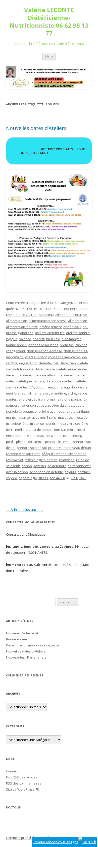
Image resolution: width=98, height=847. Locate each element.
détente (45, 363)
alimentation (77, 320)
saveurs (39, 466)
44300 (47, 308)
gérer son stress (33, 405)
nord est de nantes (38, 429)
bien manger (71, 339)
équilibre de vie (75, 387)
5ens (57, 308)
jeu (8, 411)
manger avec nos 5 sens (38, 417)
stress (43, 478)
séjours (70, 472)
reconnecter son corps (23, 453)
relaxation (67, 460)
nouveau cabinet (59, 435)
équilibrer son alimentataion (27, 393)
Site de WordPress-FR (22, 789)
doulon (41, 387)
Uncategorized (66, 302)
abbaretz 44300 (25, 314)
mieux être (20, 423)
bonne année (16, 345)
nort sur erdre (64, 429)
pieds (10, 441)
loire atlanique (53, 411)
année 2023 (72, 326)
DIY (31, 387)
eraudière (58, 393)
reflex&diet (14, 460)
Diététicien (68, 363)
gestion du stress (61, 405)
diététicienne (45, 369)
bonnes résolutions (43, 345)
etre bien (25, 399)
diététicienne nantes (72, 369)
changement (15, 351)
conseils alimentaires (64, 357)
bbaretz (39, 339)
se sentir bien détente (46, 472)
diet (55, 363)
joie (15, 411)
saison (27, 466)
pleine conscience (29, 441)
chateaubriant (36, 357)
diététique (14, 375)
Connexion (14, 771)
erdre (72, 393)
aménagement (50, 326)
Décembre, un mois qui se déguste (32, 645)
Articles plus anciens (24, 509)
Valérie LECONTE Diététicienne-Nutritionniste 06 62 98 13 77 (49, 21)
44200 (37, 308)
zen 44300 (57, 478)
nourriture (21, 435)
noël (18, 429)
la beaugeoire (30, 411)
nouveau (37, 435)
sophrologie (28, 478)
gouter (81, 405)
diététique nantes (59, 381)
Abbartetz (46, 314)
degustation (28, 363)
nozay (78, 435)
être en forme (44, 399)
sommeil (84, 472)
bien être (53, 339)
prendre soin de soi (32, 447)
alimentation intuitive (22, 326)
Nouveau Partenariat (22, 633)
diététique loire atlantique (43, 375)
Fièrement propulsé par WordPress (31, 838)
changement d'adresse (44, 351)
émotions (55, 387)
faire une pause (68, 399)
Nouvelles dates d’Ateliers (36, 128)
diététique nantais (30, 381)
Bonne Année (16, 639)
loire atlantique (77, 411)
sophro (11, 478)
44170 (27, 308)
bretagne (67, 345)
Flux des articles (21, 777)
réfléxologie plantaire (41, 460)
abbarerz (70, 308)
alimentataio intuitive (71, 314)
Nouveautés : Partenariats (26, 657)
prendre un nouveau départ (69, 447)
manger (12, 417)
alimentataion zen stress (48, 320)
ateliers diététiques (50, 333)
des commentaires (23, 783)
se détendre (56, 466)
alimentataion (16, 320)
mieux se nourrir (42, 423)
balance (25, 339)
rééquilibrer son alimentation (64, 453)
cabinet (81, 345)
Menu (49, 56)
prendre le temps (58, 441)
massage (65, 417)
